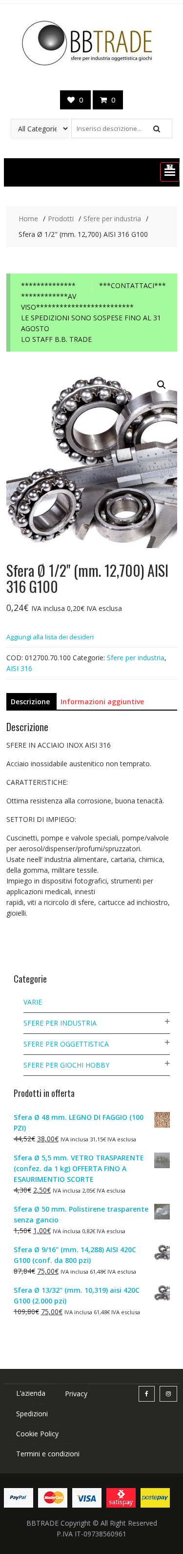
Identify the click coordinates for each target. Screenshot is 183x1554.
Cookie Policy (37, 1433)
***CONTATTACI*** (132, 285)
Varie (32, 1002)
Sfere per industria (135, 657)
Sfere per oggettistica (66, 1044)
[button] (170, 172)
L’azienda (30, 1393)
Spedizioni (32, 1413)
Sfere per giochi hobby (66, 1065)
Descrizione (30, 701)
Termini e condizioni (48, 1453)
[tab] (30, 702)
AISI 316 (19, 668)
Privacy (76, 1393)
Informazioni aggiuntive (102, 701)
